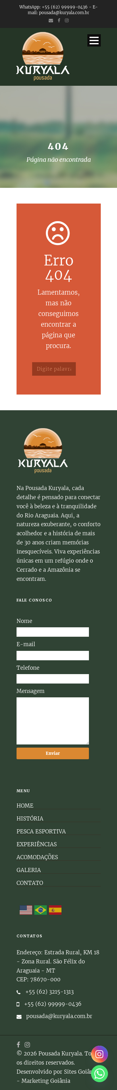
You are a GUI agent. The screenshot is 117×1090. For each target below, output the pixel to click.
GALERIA (29, 870)
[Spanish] (55, 910)
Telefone (28, 667)
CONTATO (30, 883)
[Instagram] (99, 1054)
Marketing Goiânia (46, 1080)
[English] (26, 910)
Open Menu (94, 40)
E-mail (26, 644)
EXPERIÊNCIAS (37, 844)
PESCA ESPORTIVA (41, 831)
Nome (24, 621)
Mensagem (31, 691)
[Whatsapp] (99, 1073)
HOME (25, 805)
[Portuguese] (40, 910)
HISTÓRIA (30, 818)
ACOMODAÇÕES (37, 857)
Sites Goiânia (81, 1071)
